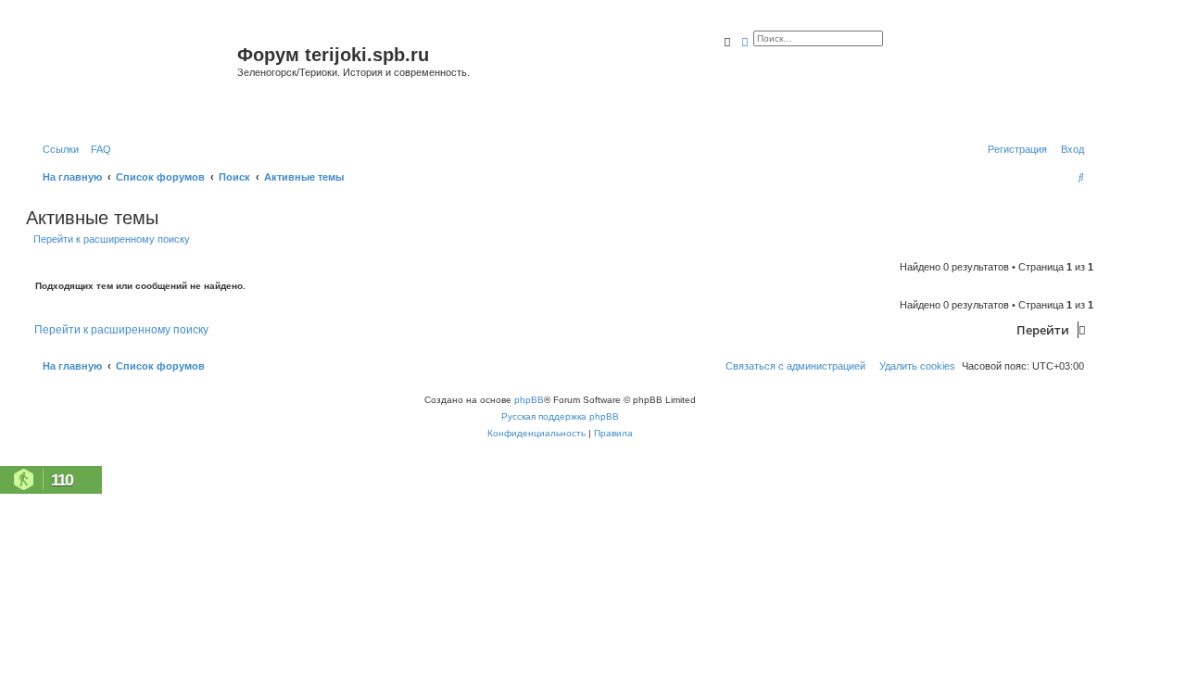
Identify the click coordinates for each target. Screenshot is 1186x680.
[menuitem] (97, 149)
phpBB (529, 400)
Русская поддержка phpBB (560, 416)
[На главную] (134, 77)
